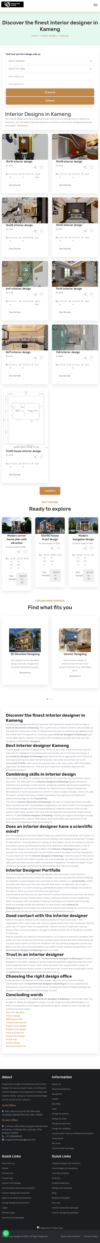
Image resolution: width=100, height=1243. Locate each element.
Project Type (20, 72)
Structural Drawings (69, 99)
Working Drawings (44, 103)
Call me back (71, 147)
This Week (22, 118)
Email (17, 58)
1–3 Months (56, 118)
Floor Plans (22, 99)
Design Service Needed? (26, 95)
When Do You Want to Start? (27, 113)
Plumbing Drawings (26, 107)
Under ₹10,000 (24, 129)
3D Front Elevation (44, 99)
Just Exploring (76, 118)
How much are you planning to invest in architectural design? (43, 124)
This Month (38, 118)
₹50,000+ (22, 132)
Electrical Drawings (69, 103)
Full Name (19, 30)
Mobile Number (21, 44)
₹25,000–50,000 (69, 129)
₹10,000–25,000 (46, 129)
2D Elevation (23, 103)
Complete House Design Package (58, 107)
